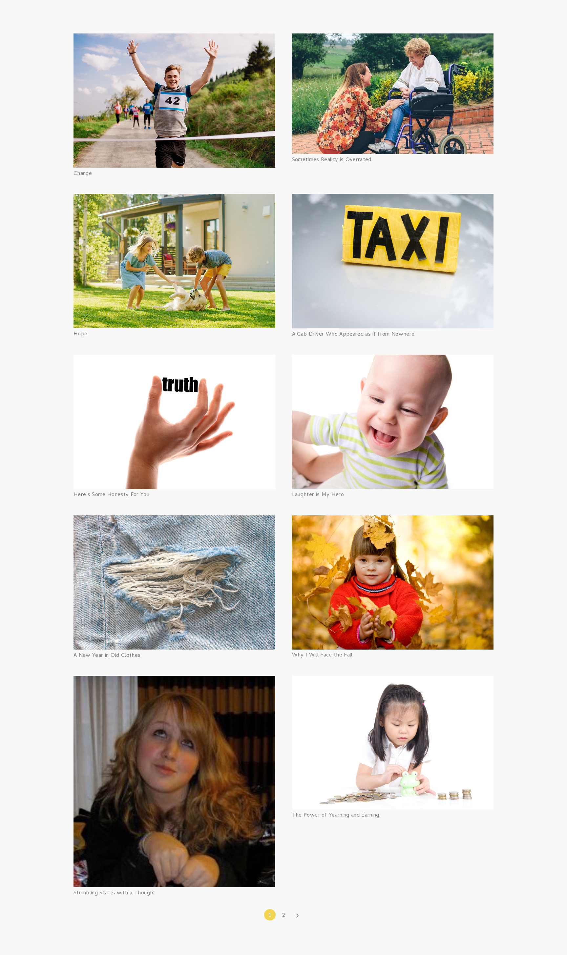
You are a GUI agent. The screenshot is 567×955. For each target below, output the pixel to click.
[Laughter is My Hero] (393, 359)
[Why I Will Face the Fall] (393, 520)
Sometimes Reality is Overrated (331, 160)
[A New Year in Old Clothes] (174, 520)
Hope (80, 334)
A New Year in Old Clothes (107, 655)
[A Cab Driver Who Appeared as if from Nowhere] (393, 198)
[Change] (174, 38)
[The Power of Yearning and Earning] (393, 680)
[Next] (297, 915)
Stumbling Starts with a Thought (115, 893)
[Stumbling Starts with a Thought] (174, 680)
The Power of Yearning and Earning (335, 815)
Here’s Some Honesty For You (111, 495)
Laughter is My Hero (318, 495)
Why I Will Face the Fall (322, 655)
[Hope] (174, 198)
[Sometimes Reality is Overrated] (393, 38)
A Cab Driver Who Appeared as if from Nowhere (353, 334)
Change (83, 173)
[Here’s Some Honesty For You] (174, 359)
